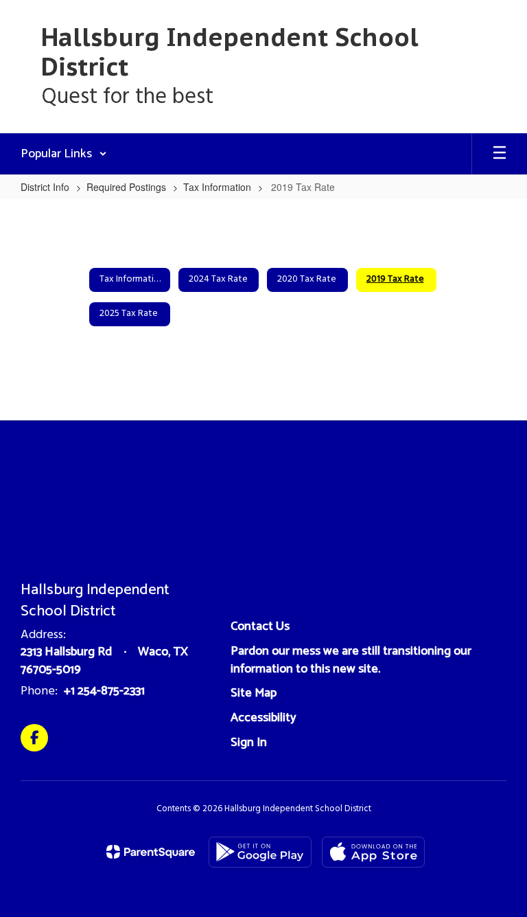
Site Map (254, 693)
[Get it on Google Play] (260, 852)
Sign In (249, 742)
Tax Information (217, 187)
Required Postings (126, 187)
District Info (45, 187)
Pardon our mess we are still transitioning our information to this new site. (351, 660)
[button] (64, 153)
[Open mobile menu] (499, 153)
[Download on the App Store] (373, 852)
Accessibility (263, 717)
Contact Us (260, 626)
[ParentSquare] (150, 851)
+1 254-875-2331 (104, 691)
